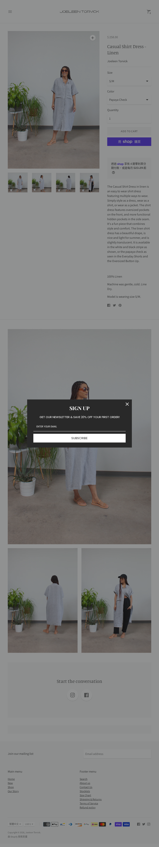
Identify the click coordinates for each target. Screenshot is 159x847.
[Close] (127, 404)
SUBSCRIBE (79, 438)
